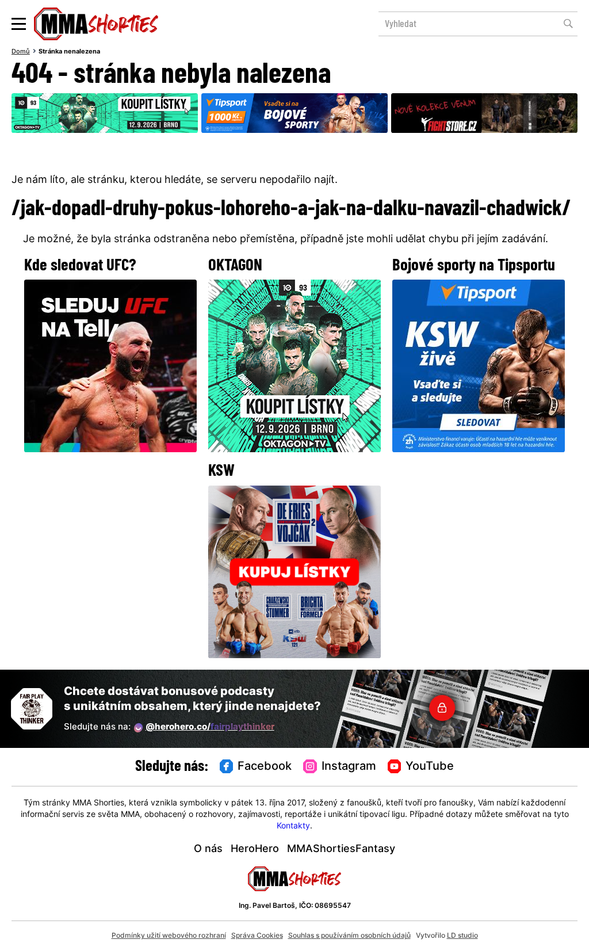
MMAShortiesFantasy (341, 849)
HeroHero (255, 849)
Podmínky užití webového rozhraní (169, 936)
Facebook (265, 767)
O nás (208, 849)
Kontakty (293, 826)
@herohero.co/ (210, 727)
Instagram (349, 767)
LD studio (462, 936)
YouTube (430, 767)
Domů (21, 51)
